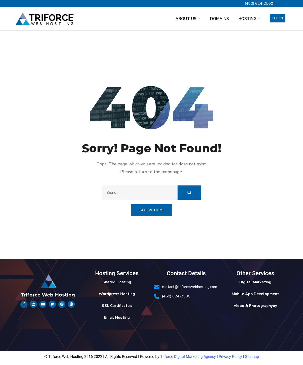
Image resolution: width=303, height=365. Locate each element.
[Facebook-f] (23, 304)
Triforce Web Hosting (48, 295)
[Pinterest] (71, 304)
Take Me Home (151, 210)
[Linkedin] (33, 304)
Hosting (247, 18)
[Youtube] (42, 304)
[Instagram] (61, 304)
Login (277, 18)
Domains (219, 18)
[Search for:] (151, 192)
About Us (185, 18)
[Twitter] (52, 304)
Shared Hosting (116, 282)
